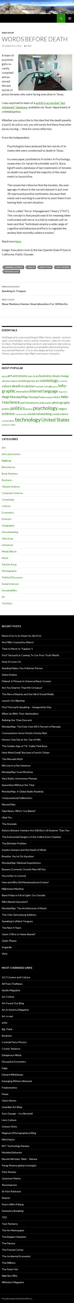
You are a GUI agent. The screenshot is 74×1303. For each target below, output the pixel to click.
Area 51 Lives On (11, 661)
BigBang (6, 460)
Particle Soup (9, 564)
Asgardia (7, 947)
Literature (7, 544)
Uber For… (7, 817)
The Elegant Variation (14, 1236)
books (30, 376)
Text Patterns (10, 1223)
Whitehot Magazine (13, 1282)
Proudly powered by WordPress (17, 1298)
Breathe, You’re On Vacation (18, 856)
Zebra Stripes (9, 674)
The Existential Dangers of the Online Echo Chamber (31, 836)
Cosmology (8, 499)
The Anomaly (9, 823)
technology (28, 419)
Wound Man (8, 804)
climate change (60, 376)
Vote (4, 953)
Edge (5, 1068)
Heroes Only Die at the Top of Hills (21, 739)
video (13, 425)
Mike (29, 46)
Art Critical (8, 996)
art (9, 376)
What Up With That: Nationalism (20, 713)
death (31, 267)
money (49, 397)
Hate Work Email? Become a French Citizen (26, 752)
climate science (9, 381)
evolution (28, 386)
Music (5, 557)
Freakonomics (9, 1087)
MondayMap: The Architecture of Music (24, 908)
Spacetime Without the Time (18, 784)
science (8, 413)
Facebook (39, 386)
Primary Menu (69, 18)
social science (60, 414)
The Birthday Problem (14, 843)
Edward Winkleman (12, 1074)
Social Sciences (10, 583)
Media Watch (9, 551)
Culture (6, 506)
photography (61, 402)
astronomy (19, 376)
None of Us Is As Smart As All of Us (21, 635)
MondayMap (19, 397)
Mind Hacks (8, 1139)
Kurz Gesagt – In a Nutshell (17, 1113)
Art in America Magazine (15, 1009)
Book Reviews (10, 473)
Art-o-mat (7, 1016)
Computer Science (12, 493)
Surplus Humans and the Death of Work (24, 849)
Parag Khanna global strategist (19, 1165)
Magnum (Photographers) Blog (19, 1132)
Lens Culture (9, 1120)
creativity (63, 381)
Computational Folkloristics (17, 797)
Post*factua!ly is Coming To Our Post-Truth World (30, 655)
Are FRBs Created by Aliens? (18, 642)
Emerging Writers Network (17, 1081)
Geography (8, 525)
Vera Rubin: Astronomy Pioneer (19, 778)
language (50, 391)
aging (4, 376)
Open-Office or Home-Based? (18, 934)
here (18, 241)
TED (4, 1217)
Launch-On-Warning (13, 700)
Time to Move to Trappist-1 (17, 648)
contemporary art (28, 380)
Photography (9, 570)
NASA (56, 397)
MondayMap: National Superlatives (21, 862)
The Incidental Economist (16, 1256)
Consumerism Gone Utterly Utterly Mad (24, 733)
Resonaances (9, 1184)
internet (36, 391)
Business (7, 480)
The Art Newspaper (13, 1230)
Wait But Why (9, 1275)
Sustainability (9, 590)
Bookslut (7, 1035)
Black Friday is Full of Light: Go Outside (23, 895)
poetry (6, 408)
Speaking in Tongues (14, 288)
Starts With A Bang (13, 1204)
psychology (12, 271)
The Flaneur (8, 1243)
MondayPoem (36, 397)
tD (3, 596)
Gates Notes (9, 1100)
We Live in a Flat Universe (16, 765)
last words (63, 267)
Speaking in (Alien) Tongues (17, 921)
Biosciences (8, 467)
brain (36, 376)
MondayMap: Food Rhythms (17, 772)
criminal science (14, 267)
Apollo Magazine (11, 990)
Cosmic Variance (11, 1048)
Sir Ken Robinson (11, 1191)
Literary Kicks (9, 1126)
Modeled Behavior (12, 1152)
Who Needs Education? (15, 901)
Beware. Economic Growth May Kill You (24, 869)
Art (4, 447)
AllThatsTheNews (12, 983)
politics (17, 408)
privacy (29, 409)
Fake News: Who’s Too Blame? (19, 810)
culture (6, 386)
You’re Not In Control (14, 875)
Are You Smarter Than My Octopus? (22, 687)
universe (6, 425)
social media (21, 414)
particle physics (29, 402)
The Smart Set (10, 1269)
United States (55, 420)
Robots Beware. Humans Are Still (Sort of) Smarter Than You (35, 830)
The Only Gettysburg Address (19, 914)
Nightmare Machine (13, 888)
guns (55, 386)
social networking (39, 414)
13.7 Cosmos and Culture (16, 977)
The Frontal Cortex (12, 1249)
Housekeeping (10, 531)
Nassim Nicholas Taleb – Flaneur (19, 1158)
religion (62, 408)
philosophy (46, 402)
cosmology (49, 380)
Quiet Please (9, 940)
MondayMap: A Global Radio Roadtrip (22, 791)
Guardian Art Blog (12, 1107)
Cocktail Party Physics (14, 1042)
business (45, 376)
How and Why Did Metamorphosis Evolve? (25, 882)
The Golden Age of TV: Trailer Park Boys (24, 746)
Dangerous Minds (12, 1055)
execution (45, 267)
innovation (22, 391)
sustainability (8, 421)
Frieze (5, 1094)
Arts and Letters (11, 454)
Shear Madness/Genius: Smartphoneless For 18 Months (35, 301)
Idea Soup (8, 32)
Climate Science (11, 486)
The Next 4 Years (11, 927)
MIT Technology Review (15, 1145)
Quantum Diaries (11, 1178)
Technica (7, 603)
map (5, 396)
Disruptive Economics (14, 1061)
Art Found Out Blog (13, 1003)
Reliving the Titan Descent (17, 720)
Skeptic (6, 1197)
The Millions (8, 1262)
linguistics (63, 392)
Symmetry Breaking (13, 1210)
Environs (6, 518)
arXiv (4, 1022)
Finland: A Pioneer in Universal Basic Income (26, 681)
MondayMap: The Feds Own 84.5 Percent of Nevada (31, 726)
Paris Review (9, 1171)
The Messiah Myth (12, 759)
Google (48, 386)
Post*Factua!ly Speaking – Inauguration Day (26, 707)
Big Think (7, 1029)
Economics (8, 512)
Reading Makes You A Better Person (22, 668)
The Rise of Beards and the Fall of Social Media (28, 694)
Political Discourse (12, 577)
